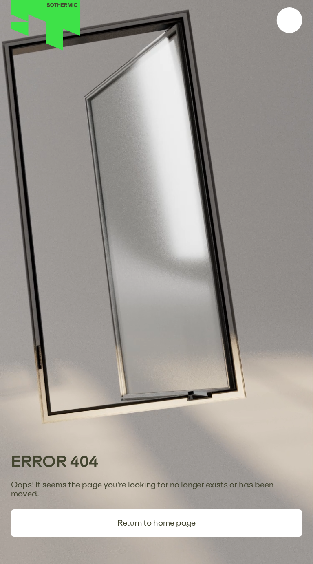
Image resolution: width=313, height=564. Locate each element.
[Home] (46, 48)
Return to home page (156, 522)
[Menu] (289, 21)
